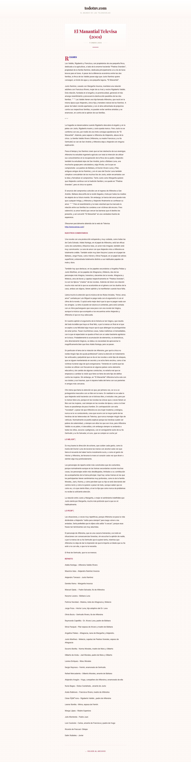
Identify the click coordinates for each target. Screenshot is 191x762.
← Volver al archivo (95, 751)
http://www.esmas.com (74, 227)
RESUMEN (73, 57)
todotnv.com (95, 8)
